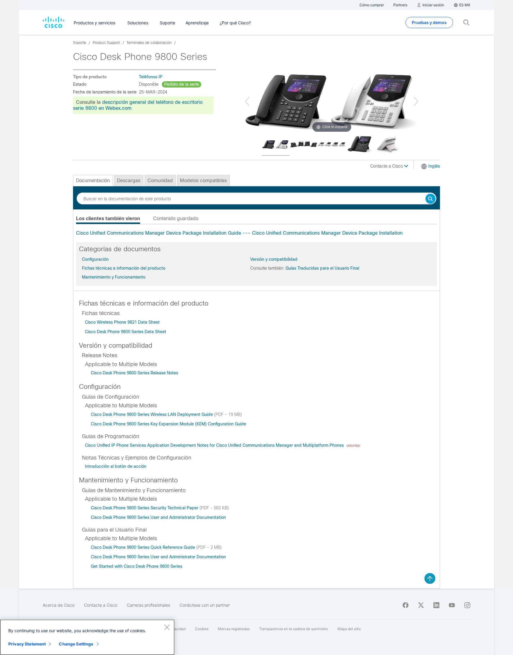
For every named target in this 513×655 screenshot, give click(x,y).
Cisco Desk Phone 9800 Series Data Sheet (125, 331)
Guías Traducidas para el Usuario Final (322, 268)
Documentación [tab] (93, 180)
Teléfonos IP (150, 76)
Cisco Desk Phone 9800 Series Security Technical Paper (145, 507)
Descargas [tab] (128, 180)
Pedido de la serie (181, 84)
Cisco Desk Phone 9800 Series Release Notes (134, 373)
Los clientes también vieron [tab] (108, 218)
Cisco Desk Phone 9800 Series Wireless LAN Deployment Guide (152, 414)
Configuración (95, 259)
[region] (87, 637)
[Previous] (247, 101)
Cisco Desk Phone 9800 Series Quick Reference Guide (143, 547)
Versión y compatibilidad (273, 259)
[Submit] (430, 199)
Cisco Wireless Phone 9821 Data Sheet (122, 322)
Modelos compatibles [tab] (203, 180)
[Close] (167, 627)
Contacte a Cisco (387, 166)
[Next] (416, 101)
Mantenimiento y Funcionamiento (113, 277)
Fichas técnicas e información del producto (123, 268)
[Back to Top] (430, 578)
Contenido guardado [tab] (175, 218)
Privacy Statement (27, 643)
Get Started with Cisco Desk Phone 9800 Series (136, 566)
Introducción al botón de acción (115, 466)
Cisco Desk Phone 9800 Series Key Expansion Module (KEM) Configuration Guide (168, 424)
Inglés (434, 166)
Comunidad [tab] (160, 180)
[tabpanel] (256, 233)
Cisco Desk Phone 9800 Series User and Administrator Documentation (158, 517)
